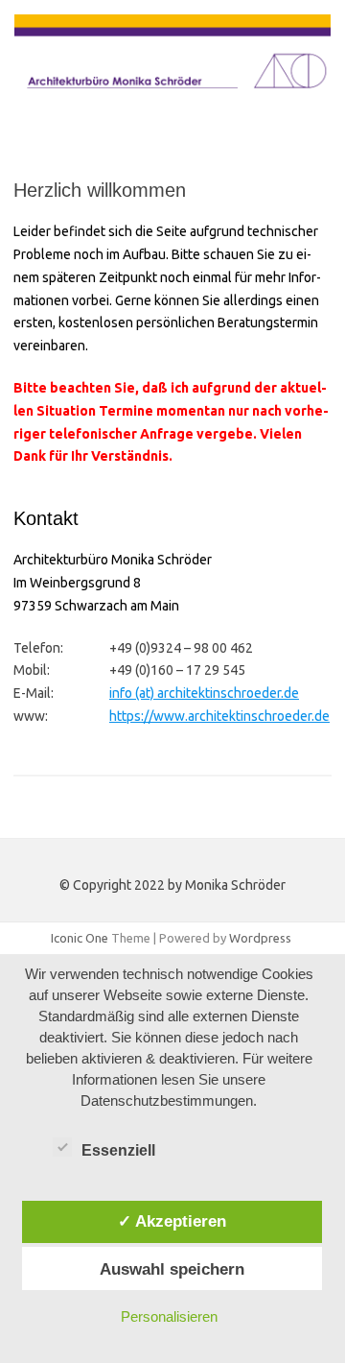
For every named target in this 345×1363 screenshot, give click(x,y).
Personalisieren (169, 1316)
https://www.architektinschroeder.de (219, 716)
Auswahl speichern (172, 1269)
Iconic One (79, 938)
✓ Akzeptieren (172, 1221)
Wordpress (260, 938)
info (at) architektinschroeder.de (204, 693)
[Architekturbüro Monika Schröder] (172, 100)
